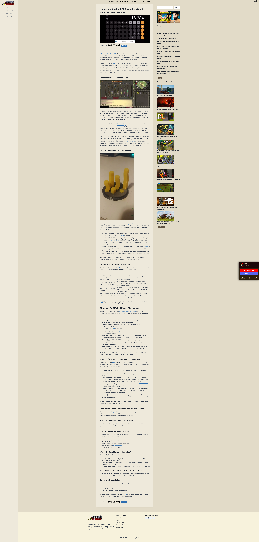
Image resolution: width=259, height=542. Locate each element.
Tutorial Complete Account (144, 1)
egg (143, 320)
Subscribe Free (250, 270)
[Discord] (151, 518)
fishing (122, 235)
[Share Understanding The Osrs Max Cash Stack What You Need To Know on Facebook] (109, 46)
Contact (118, 520)
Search (159, 5)
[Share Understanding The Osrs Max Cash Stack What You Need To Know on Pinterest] (119, 46)
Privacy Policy (120, 522)
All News (161, 226)
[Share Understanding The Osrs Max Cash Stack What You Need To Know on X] (111, 46)
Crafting (146, 246)
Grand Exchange (121, 123)
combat (122, 277)
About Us (118, 518)
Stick (114, 348)
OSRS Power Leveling (113, 1)
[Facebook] (146, 518)
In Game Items (133, 1)
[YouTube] (154, 518)
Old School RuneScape (107, 54)
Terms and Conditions (122, 524)
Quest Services (124, 1)
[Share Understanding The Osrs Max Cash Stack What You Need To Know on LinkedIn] (114, 46)
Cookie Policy (119, 527)
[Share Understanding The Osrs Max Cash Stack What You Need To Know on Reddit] (117, 46)
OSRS (115, 54)
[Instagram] (148, 518)
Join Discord (249, 273)
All (160, 78)
